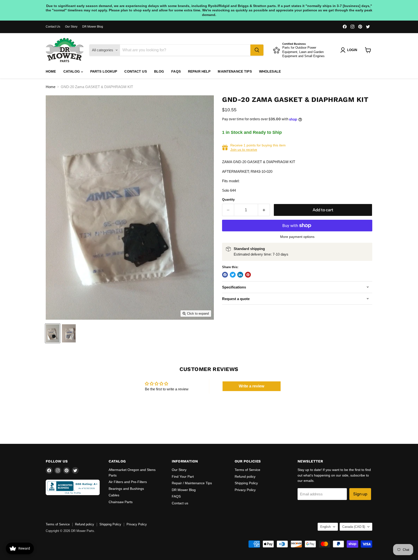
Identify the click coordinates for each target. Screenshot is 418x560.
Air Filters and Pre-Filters (128, 482)
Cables (114, 495)
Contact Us (53, 26)
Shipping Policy (246, 483)
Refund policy (245, 476)
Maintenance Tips (235, 71)
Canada (353, 527)
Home (51, 71)
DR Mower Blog (92, 26)
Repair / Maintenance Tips (192, 483)
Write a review (251, 386)
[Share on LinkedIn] (240, 275)
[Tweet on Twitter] (233, 275)
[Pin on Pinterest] (248, 275)
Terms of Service (247, 470)
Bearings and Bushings (126, 489)
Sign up (360, 494)
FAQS (176, 71)
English (325, 527)
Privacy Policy (245, 490)
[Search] (256, 50)
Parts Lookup (103, 71)
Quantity (228, 199)
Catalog (72, 71)
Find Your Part (183, 476)
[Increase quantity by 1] (264, 210)
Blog (159, 71)
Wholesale (270, 71)
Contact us (135, 71)
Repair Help (199, 71)
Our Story (71, 26)
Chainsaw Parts (121, 502)
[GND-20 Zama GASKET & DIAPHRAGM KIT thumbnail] (52, 333)
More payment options (297, 237)
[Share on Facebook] (225, 275)
